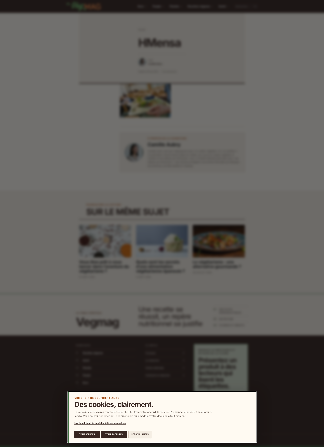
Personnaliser (140, 434)
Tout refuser (87, 434)
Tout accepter (114, 434)
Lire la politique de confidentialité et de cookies (100, 423)
